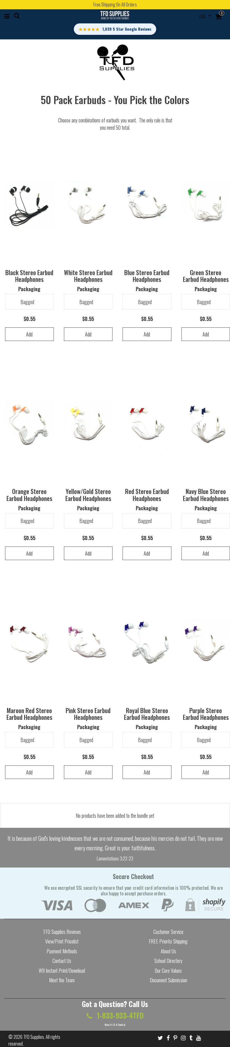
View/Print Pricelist (62, 941)
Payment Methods (62, 951)
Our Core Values (168, 970)
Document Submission (168, 980)
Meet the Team (62, 980)
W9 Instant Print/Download (62, 970)
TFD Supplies (33, 1036)
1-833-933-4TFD (119, 1015)
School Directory (168, 960)
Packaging (29, 289)
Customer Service (168, 931)
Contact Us (61, 960)
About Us (168, 951)
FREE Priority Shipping (168, 941)
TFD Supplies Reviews (62, 931)
